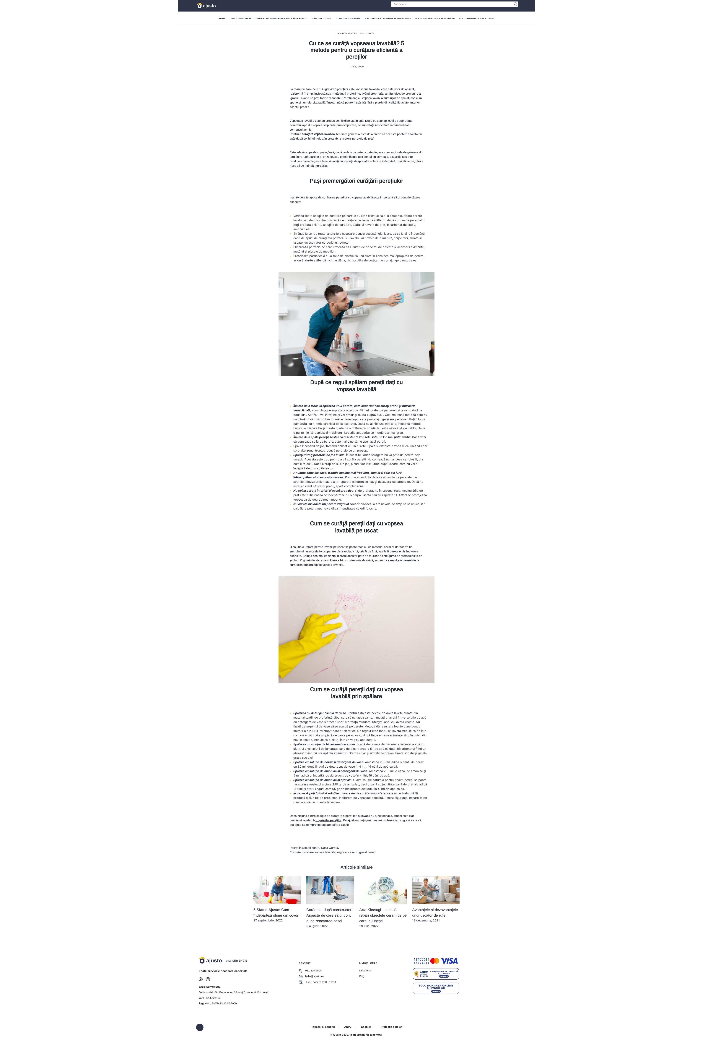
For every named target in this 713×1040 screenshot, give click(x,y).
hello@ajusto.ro (314, 976)
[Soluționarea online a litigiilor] (436, 988)
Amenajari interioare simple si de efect (281, 18)
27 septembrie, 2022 (275, 915)
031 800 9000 (313, 970)
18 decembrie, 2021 (435, 915)
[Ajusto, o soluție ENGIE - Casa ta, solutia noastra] (201, 5)
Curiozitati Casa (321, 18)
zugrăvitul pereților (328, 820)
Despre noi (365, 970)
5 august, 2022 (329, 918)
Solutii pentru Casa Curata (476, 18)
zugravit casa (346, 852)
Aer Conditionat (241, 18)
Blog (361, 976)
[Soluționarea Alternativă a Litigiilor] (436, 974)
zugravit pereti (365, 852)
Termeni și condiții (323, 1026)
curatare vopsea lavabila (318, 852)
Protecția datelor (391, 1026)
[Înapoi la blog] (200, 1027)
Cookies (366, 1026)
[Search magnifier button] (515, 4)
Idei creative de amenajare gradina (388, 18)
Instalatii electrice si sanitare (435, 18)
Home (222, 18)
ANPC (347, 1026)
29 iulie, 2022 (383, 918)
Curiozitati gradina (348, 18)
